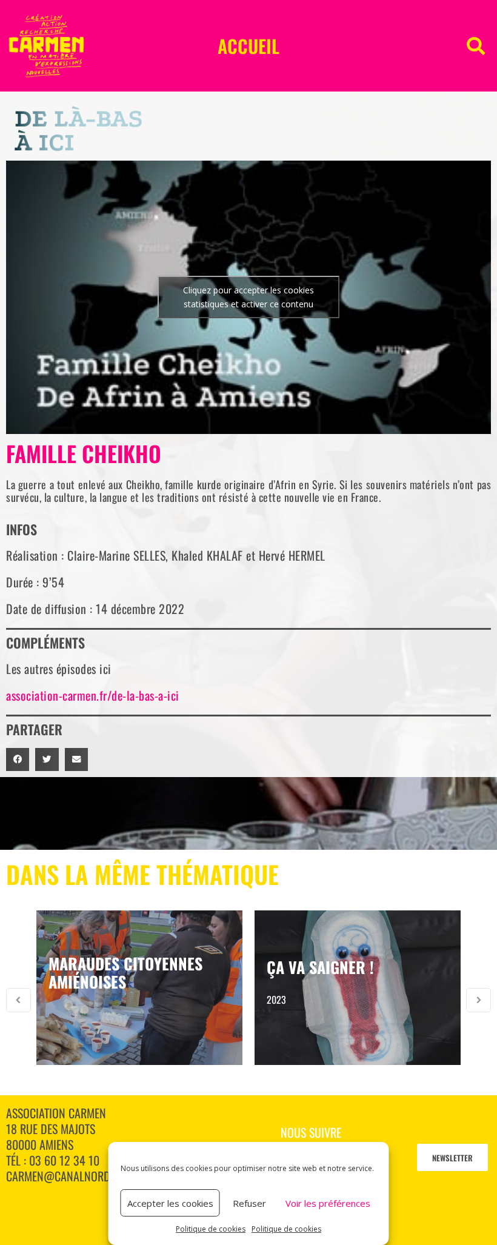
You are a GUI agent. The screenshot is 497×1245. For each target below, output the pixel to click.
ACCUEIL (248, 45)
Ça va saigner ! (320, 967)
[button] (476, 46)
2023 (276, 999)
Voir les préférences (327, 1203)
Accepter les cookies (170, 1203)
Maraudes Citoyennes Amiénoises (125, 972)
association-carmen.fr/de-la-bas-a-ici (92, 695)
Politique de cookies (210, 1229)
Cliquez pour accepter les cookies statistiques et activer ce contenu (248, 297)
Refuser (249, 1203)
